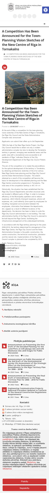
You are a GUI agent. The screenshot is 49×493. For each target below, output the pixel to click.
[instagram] (29, 16)
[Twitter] (15, 16)
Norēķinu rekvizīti (12, 309)
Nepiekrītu (24, 488)
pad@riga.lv (16, 415)
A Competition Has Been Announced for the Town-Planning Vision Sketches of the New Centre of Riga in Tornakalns (22, 115)
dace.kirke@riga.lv (9, 250)
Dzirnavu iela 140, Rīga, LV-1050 (17, 406)
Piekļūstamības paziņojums (17, 317)
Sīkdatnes (31, 462)
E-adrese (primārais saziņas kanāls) (18, 409)
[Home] (4, 54)
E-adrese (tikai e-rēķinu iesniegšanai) (19, 412)
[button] (45, 10)
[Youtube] (24, 16)
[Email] (34, 16)
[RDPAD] (24, 7)
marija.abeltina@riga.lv (10, 248)
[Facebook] (20, 16)
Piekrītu (24, 481)
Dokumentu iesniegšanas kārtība (20, 324)
